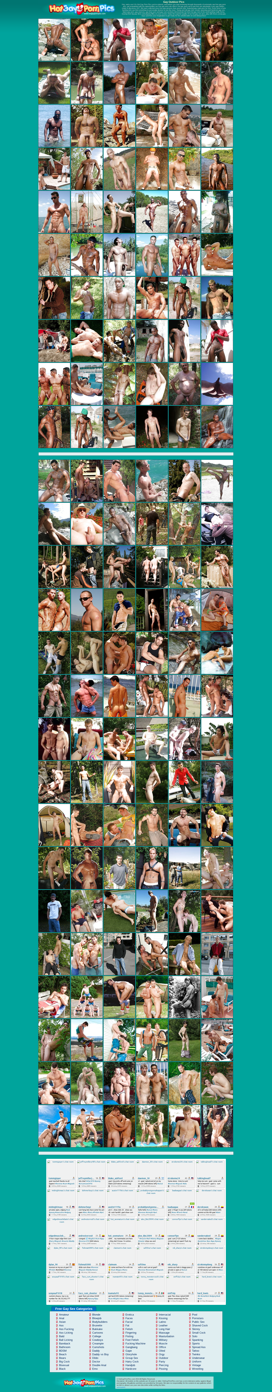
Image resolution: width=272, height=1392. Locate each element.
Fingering (130, 1332)
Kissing (163, 1318)
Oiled (162, 1350)
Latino (162, 1321)
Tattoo (195, 1350)
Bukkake (97, 1329)
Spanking (197, 1339)
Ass (61, 1325)
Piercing (163, 1365)
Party (162, 1361)
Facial (129, 1321)
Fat (127, 1325)
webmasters (121, 1387)
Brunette (97, 1325)
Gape (128, 1350)
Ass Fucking (66, 1329)
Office (162, 1347)
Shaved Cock (200, 1325)
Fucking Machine (135, 1343)
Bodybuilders (100, 1321)
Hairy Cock (132, 1361)
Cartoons (97, 1332)
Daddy (96, 1350)
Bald (61, 1336)
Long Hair (164, 1329)
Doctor (96, 1361)
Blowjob (96, 1318)
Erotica (129, 1314)
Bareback (64, 1343)
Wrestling (197, 1368)
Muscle (163, 1343)
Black (62, 1368)
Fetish (129, 1329)
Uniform (196, 1361)
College (96, 1336)
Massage (164, 1332)
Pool (194, 1314)
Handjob (130, 1365)
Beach (62, 1354)
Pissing (163, 1368)
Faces (129, 1318)
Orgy (162, 1354)
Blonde (96, 1314)
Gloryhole (131, 1354)
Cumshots (98, 1347)
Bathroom (64, 1347)
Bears (62, 1358)
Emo (95, 1368)
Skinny (196, 1329)
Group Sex (131, 1358)
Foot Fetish (132, 1339)
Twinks (196, 1354)
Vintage (196, 1365)
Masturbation (166, 1336)
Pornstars (198, 1318)
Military (163, 1339)
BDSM (63, 1350)
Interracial (165, 1314)
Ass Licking (66, 1332)
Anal (61, 1318)
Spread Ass (199, 1347)
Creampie (98, 1343)
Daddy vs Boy (100, 1354)
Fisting (129, 1336)
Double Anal (99, 1365)
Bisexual (64, 1365)
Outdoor (163, 1358)
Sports (196, 1343)
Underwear (198, 1358)
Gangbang (131, 1347)
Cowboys (97, 1339)
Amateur (64, 1314)
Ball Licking (66, 1339)
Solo (194, 1336)
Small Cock (199, 1332)
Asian (62, 1321)
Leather (163, 1325)
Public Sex (198, 1321)
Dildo (95, 1358)
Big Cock (64, 1361)
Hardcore (130, 1368)
